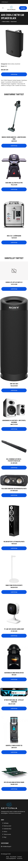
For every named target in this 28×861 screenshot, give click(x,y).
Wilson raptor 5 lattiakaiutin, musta (14, 541)
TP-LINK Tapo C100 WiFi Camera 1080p (14, 629)
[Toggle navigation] (3, 8)
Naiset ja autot (7, 826)
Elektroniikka (6, 21)
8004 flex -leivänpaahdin (14, 236)
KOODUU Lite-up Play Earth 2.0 (14, 282)
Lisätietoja (14, 74)
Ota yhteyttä (13, 856)
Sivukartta (19, 858)
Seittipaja (6, 823)
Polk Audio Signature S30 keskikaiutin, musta (14, 488)
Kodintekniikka (7, 828)
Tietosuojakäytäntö (11, 858)
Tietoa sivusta (7, 834)
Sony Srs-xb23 (14, 383)
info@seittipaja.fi (5, 2)
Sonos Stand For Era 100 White (14, 585)
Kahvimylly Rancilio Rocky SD (14, 745)
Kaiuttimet (14, 21)
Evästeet (19, 856)
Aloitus (5, 831)
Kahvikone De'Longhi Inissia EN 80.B (14, 673)
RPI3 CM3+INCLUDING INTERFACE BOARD (14, 782)
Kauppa (23, 8)
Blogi (5, 837)
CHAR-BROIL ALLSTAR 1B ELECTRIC (14, 182)
